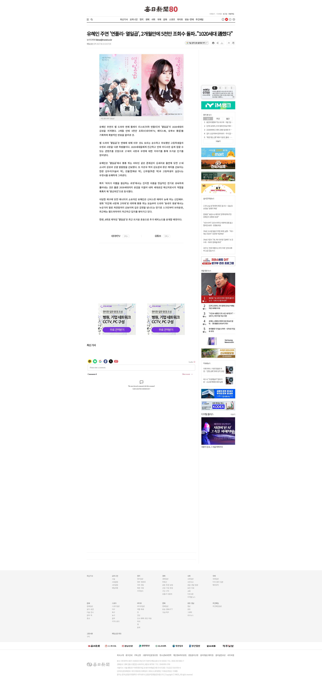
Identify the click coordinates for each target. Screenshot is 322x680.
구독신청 (137, 655)
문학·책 (89, 615)
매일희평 (115, 588)
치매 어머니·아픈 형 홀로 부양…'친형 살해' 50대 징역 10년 (213, 369)
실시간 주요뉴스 (208, 199)
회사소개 (120, 655)
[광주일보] (161, 646)
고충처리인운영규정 (150, 655)
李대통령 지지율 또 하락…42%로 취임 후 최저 (222, 330)
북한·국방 (140, 588)
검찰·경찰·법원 (192, 585)
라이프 (180, 19)
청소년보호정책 (165, 655)
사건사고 (190, 582)
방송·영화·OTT (167, 609)
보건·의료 (190, 588)
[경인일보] (144, 646)
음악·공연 (90, 609)
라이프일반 (141, 606)
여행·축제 (140, 609)
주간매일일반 (217, 606)
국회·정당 (140, 585)
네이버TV (119, 236)
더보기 (233, 414)
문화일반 (90, 606)
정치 (141, 19)
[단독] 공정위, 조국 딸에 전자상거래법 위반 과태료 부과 (225, 126)
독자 (138, 621)
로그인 (225, 14)
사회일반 (190, 579)
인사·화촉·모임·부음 (144, 618)
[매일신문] (94, 646)
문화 (165, 19)
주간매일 (199, 19)
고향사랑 (90, 633)
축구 (113, 612)
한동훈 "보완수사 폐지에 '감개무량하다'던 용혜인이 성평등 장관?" (217, 215)
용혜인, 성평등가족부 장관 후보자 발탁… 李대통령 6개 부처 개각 (221, 322)
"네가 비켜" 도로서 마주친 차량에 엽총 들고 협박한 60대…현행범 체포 (218, 224)
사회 (153, 19)
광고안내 (129, 655)
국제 (159, 19)
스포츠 (172, 19)
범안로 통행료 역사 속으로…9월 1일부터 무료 (221, 122)
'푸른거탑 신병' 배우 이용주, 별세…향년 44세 (221, 137)
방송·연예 (189, 19)
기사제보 (219, 14)
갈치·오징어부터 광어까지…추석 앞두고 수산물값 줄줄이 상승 (227, 133)
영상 (188, 606)
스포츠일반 (115, 606)
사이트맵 (230, 655)
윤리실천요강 (220, 655)
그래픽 (189, 612)
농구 (113, 615)
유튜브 (162, 236)
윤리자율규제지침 (207, 655)
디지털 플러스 (207, 414)
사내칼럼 (115, 582)
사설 (113, 579)
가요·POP (165, 612)
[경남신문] (127, 646)
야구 (113, 609)
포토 (188, 609)
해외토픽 (216, 585)
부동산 (164, 582)
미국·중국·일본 (218, 582)
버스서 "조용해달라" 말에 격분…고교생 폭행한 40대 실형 (213, 380)
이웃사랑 (190, 594)
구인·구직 (165, 591)
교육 (188, 591)
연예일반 (165, 606)
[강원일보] (110, 645)
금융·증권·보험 (167, 585)
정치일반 (140, 579)
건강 (138, 615)
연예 (163, 603)
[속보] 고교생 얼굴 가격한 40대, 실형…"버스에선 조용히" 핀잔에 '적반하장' (218, 232)
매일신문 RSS (116, 633)
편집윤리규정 (193, 655)
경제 (147, 19)
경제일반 (165, 579)
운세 (138, 627)
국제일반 (216, 579)
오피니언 (133, 19)
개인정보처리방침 (179, 655)
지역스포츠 (115, 621)
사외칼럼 (115, 585)
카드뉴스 (190, 615)
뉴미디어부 (91, 39)
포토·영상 (190, 603)
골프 (113, 618)
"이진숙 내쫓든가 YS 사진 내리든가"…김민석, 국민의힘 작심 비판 (222, 314)
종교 (88, 618)
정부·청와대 (141, 582)
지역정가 (140, 591)
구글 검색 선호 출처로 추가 (197, 43)
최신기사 (124, 19)
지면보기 (212, 14)
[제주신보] (228, 646)
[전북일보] (211, 646)
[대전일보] (178, 646)
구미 (88, 636)
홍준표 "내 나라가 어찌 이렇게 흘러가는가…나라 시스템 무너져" (221, 299)
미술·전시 (90, 612)
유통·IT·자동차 (167, 594)
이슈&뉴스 (206, 363)
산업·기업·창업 (167, 588)
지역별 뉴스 (191, 597)
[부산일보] (194, 646)
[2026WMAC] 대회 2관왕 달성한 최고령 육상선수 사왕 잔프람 (227, 129)
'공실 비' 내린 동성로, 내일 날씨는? (213, 446)
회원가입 (231, 14)
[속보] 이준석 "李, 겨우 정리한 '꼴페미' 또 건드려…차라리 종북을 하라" (218, 240)
